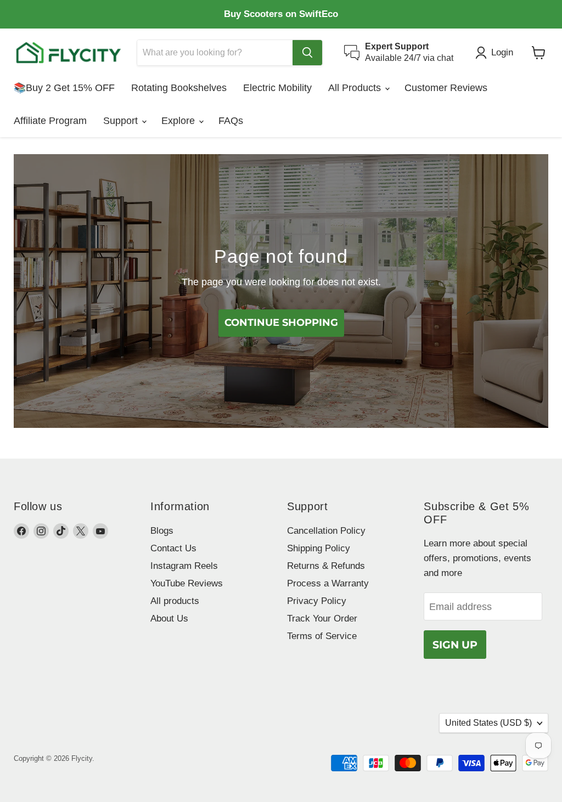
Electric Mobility (277, 87)
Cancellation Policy (326, 531)
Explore (179, 120)
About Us (169, 618)
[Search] (307, 52)
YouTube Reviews (186, 583)
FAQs (230, 120)
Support (121, 120)
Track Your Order (322, 618)
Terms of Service (322, 636)
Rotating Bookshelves (179, 87)
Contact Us (173, 548)
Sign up (454, 644)
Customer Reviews (445, 87)
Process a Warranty (328, 583)
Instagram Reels (184, 566)
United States (488, 722)
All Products (356, 87)
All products (174, 601)
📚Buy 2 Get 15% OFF (64, 87)
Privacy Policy (316, 601)
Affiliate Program (50, 120)
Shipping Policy (318, 548)
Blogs (161, 531)
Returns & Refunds (326, 566)
